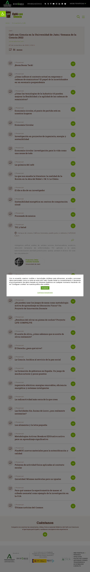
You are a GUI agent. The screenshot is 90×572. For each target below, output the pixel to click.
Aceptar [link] (45, 288)
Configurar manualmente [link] (45, 292)
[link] (3, 14)
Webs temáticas (77, 4)
